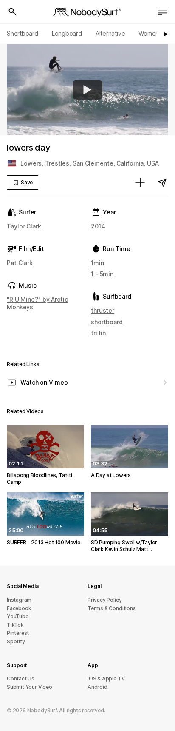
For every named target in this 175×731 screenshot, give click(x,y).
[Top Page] (87, 12)
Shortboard (22, 33)
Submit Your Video (29, 687)
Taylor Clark (24, 226)
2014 (98, 226)
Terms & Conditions (112, 608)
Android (97, 687)
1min (97, 262)
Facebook (19, 608)
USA (153, 163)
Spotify (16, 641)
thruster (102, 310)
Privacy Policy (104, 600)
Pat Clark (20, 262)
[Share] (162, 182)
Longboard (67, 33)
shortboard (107, 322)
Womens (150, 33)
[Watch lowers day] (87, 90)
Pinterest (18, 633)
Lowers (31, 163)
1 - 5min (102, 273)
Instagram (19, 600)
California (130, 163)
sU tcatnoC (20, 678)
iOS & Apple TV (106, 678)
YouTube (17, 616)
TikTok (15, 625)
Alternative (110, 33)
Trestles (57, 163)
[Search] (13, 12)
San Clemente (93, 163)
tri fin (98, 333)
